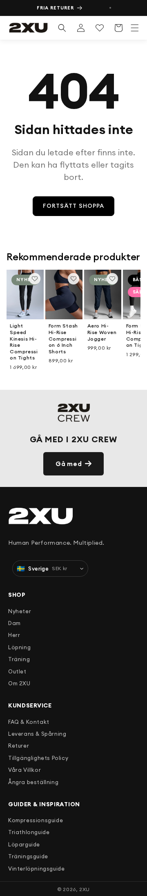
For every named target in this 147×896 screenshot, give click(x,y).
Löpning (19, 647)
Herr (14, 635)
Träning (19, 659)
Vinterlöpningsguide (36, 868)
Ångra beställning (33, 782)
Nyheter (19, 611)
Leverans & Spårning (37, 733)
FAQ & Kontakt (28, 722)
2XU (84, 889)
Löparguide (24, 844)
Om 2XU (19, 683)
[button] (135, 28)
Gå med (69, 464)
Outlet (17, 671)
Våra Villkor (24, 769)
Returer (18, 745)
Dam (14, 623)
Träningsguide (28, 856)
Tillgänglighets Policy (38, 758)
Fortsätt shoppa (74, 205)
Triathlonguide (28, 832)
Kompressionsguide (35, 820)
